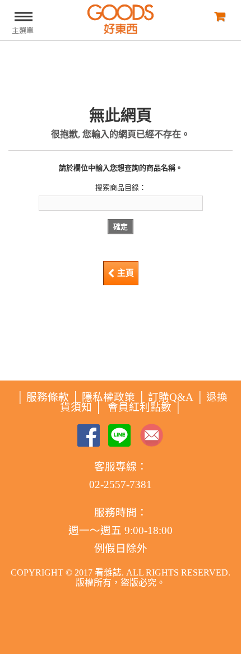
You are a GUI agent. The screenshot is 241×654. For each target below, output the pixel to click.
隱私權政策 (108, 397)
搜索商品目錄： (120, 187)
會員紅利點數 (140, 407)
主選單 (23, 30)
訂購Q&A (170, 397)
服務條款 (47, 397)
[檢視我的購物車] (218, 16)
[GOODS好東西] (120, 19)
